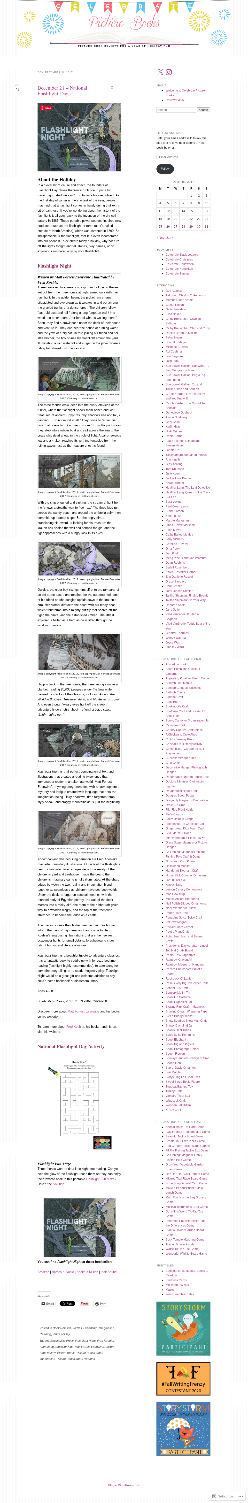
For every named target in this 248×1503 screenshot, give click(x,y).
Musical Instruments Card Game (187, 1207)
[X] (160, 72)
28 (183, 226)
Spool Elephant (176, 1039)
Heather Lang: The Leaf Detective (188, 487)
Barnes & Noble (63, 1272)
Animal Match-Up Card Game (185, 1127)
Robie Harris (174, 436)
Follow (165, 168)
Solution (58, 1184)
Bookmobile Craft (177, 706)
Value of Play (61, 1334)
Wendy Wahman (176, 637)
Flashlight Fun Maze (100, 1179)
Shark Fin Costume (178, 997)
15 (191, 211)
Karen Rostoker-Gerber (181, 572)
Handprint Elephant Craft (182, 870)
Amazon (43, 1272)
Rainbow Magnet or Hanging (185, 964)
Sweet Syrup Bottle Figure (183, 1081)
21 (183, 219)
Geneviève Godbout (179, 412)
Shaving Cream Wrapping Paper (187, 1011)
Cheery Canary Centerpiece (184, 730)
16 (199, 211)
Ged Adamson (175, 290)
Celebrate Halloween (180, 264)
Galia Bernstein (176, 309)
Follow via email (169, 132)
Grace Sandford (176, 581)
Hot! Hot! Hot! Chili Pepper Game (187, 1174)
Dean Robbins (175, 562)
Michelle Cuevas (177, 347)
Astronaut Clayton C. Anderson (186, 295)
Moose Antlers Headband (182, 899)
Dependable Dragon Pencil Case (187, 777)
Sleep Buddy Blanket (179, 1016)
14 (183, 211)
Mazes (170, 1289)
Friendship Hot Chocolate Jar (185, 824)
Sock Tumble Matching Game (185, 1239)
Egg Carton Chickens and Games (188, 1146)
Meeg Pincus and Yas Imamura (186, 558)
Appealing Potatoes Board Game (187, 678)
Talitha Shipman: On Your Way (186, 600)
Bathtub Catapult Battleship (184, 688)
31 (206, 226)
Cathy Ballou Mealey (179, 534)
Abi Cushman (175, 351)
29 (191, 226)
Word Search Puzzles (180, 1294)
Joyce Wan (173, 642)
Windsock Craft (176, 1100)
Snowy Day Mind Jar (179, 1025)
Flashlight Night (85, 1340)
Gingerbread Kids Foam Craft (185, 828)
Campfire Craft (175, 725)
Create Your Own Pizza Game (185, 1141)
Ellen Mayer (173, 530)
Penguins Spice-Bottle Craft (184, 917)
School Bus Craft (177, 988)
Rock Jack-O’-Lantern (180, 978)
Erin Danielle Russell (180, 576)
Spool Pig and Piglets (180, 1044)
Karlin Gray (173, 426)
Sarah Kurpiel (175, 483)
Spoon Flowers (176, 1053)
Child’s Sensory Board (180, 739)
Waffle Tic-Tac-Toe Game (182, 1249)
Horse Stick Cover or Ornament (186, 875)
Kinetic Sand (174, 884)
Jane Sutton (173, 609)
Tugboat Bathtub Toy (179, 1086)
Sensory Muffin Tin (178, 992)
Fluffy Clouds (174, 814)
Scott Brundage (176, 342)
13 (175, 211)
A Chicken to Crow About (182, 734)
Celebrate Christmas (179, 259)
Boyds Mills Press (62, 1340)
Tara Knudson (175, 469)
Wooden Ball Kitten (178, 1105)
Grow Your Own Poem (180, 861)
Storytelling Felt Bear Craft (183, 1077)
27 (175, 226)
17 (206, 211)
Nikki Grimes (174, 431)
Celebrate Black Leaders (182, 254)
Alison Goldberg (176, 417)
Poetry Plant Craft (177, 931)
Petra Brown (174, 337)
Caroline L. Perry (177, 544)
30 (199, 226)
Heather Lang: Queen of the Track (188, 492)
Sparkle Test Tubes (178, 1030)
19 (168, 219)
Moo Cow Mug (175, 894)
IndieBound (108, 1272)
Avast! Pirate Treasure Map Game (188, 1132)
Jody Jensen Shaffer (179, 591)
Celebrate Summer (178, 273)
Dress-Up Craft (175, 805)
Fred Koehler (75, 1026)
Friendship (90, 1328)
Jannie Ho (172, 450)
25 (160, 226)
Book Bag (172, 702)
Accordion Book (176, 664)
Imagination (106, 1328)
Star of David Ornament (181, 1067)
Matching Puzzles (177, 1285)
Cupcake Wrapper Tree (181, 758)
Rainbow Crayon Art (179, 959)
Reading (45, 1334)
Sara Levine (174, 501)
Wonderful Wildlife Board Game (186, 1253)
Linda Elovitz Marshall (180, 525)
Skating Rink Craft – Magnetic (185, 1006)
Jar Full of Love (176, 880)
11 (160, 211)
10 (206, 203)
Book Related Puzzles (67, 1328)
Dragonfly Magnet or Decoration (187, 800)
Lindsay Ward (175, 647)
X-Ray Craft (173, 1110)
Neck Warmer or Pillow (181, 908)
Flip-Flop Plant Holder (180, 809)
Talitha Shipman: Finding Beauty (187, 595)
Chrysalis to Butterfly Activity (184, 744)
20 (175, 219)
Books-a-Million (87, 1272)
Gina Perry (173, 548)
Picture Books (66, 1353)
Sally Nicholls (175, 539)
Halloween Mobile (178, 866)
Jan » (170, 237)
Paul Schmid (174, 586)
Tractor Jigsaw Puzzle (180, 1244)
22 (191, 219)
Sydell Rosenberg (177, 567)
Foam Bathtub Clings (179, 819)
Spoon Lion (173, 1063)
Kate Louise (173, 516)
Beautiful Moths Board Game (184, 1136)
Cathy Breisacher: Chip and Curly (188, 328)
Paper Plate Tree (177, 913)
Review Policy (175, 100)
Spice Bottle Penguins (180, 1034)
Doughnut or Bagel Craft (182, 791)
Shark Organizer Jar (179, 1002)
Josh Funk (172, 361)
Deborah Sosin (176, 605)
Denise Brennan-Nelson (182, 333)
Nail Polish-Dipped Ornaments (186, 903)
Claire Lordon (175, 511)
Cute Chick (173, 763)
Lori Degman (174, 356)
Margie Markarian (177, 520)
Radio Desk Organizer (180, 955)
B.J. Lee (171, 497)
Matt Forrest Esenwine (83, 1011)
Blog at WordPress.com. (124, 1485)
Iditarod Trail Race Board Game (186, 1178)
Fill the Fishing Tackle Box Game (187, 1150)
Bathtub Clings (175, 692)
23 (199, 219)
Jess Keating (174, 464)
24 (206, 219)
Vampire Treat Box (178, 1095)
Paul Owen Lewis (177, 506)
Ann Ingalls (173, 459)
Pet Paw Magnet (176, 922)
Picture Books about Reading (76, 1359)
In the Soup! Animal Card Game (186, 1183)
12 (168, 211)
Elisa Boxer (173, 314)
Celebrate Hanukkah (179, 268)
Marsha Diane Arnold (180, 300)
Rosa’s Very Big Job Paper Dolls (187, 983)
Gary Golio (173, 422)
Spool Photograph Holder (182, 1049)
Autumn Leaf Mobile (179, 683)
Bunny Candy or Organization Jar (187, 720)
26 (168, 226)
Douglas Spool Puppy (180, 795)
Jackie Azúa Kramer (179, 478)
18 (160, 219)
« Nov (160, 237)
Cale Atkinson (175, 305)
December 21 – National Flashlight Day (62, 90)
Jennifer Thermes (177, 633)
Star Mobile (173, 1072)
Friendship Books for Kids (56, 1347)
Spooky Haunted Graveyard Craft (187, 1058)
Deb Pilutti (172, 553)
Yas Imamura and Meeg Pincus (186, 455)
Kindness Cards (176, 1280)
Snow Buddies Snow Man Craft (186, 1020)
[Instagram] (169, 72)
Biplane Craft (174, 697)
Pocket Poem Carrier (179, 927)
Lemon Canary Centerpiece (184, 889)
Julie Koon (173, 473)
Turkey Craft (174, 1091)
